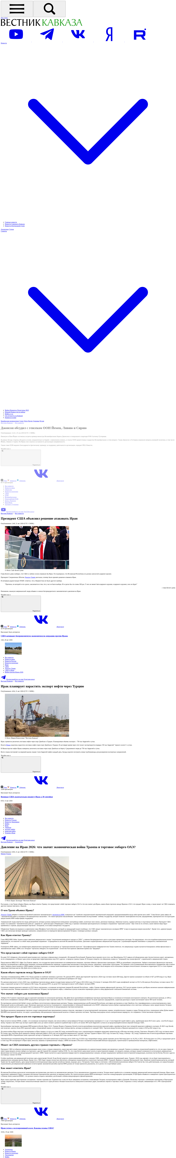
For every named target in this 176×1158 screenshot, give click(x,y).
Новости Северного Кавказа (15, 224)
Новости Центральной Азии (15, 226)
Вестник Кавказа (7, 423)
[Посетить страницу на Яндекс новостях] (109, 41)
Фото (26, 421)
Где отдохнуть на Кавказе (14, 416)
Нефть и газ (9, 414)
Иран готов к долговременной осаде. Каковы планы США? (27, 1128)
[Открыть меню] (17, 9)
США (7, 493)
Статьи (11, 229)
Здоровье (36, 421)
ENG (6, 18)
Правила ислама (10, 417)
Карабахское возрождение (10, 421)
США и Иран (9, 670)
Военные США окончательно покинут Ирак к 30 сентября (27, 797)
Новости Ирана (10, 1151)
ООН (7, 495)
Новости (13, 481)
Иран (7, 665)
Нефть (7, 824)
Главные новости (11, 222)
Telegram (22, 481)
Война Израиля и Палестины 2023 (17, 410)
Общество (8, 490)
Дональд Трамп (30, 577)
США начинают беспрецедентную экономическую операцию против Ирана (34, 636)
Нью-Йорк (8, 502)
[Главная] (41, 25)
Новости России (10, 661)
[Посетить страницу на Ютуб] (16, 41)
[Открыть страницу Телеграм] (47, 41)
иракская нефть (10, 831)
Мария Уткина (6, 854)
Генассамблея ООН (11, 499)
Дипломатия (9, 1155)
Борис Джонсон (10, 501)
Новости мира (10, 488)
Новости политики (11, 491)
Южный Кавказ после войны (15, 412)
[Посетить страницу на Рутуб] (140, 41)
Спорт (21, 421)
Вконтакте (60, 481)
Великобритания (10, 497)
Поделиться (36, 465)
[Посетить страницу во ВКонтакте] (78, 41)
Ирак (6, 825)
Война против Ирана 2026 (14, 672)
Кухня (42, 421)
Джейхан (8, 827)
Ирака (8, 745)
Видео (30, 421)
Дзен (5, 481)
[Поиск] (49, 9)
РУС (2, 18)
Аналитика (5, 229)
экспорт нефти (10, 829)
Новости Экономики (12, 822)
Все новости (19, 423)
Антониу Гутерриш (11, 504)
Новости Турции (11, 820)
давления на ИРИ (58, 915)
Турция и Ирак (10, 833)
